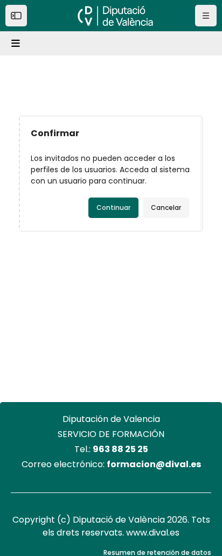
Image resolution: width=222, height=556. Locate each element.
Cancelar (166, 207)
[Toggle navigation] (17, 43)
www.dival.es (152, 532)
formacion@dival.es (154, 464)
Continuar (113, 207)
